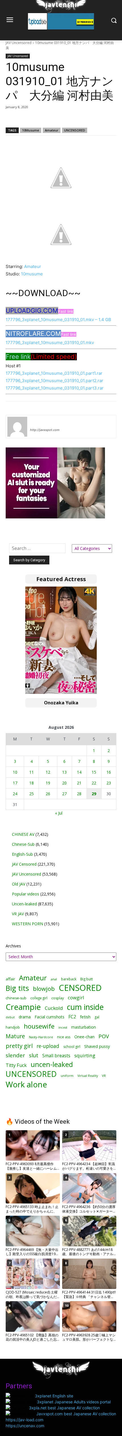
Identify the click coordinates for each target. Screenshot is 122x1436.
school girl (71, 1046)
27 (64, 793)
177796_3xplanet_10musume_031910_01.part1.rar (54, 373)
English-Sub (22, 854)
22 (94, 783)
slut (33, 1055)
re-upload (48, 1046)
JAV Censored (24, 864)
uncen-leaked (52, 1064)
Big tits (17, 988)
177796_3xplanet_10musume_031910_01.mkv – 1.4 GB (58, 319)
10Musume (30, 130)
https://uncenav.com (25, 1425)
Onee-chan (84, 1036)
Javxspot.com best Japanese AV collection (76, 1413)
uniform (67, 1075)
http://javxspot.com (45, 430)
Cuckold (54, 1008)
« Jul (58, 813)
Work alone (26, 1084)
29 (94, 793)
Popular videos (25, 894)
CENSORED (80, 988)
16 (108, 772)
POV (103, 1036)
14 (79, 772)
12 (48, 772)
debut (10, 1017)
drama (25, 1017)
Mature (15, 1036)
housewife (39, 1026)
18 (31, 783)
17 (15, 783)
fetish (85, 1017)
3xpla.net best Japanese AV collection (64, 1407)
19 (48, 783)
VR (104, 1075)
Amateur (51, 130)
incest (62, 1027)
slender (15, 1055)
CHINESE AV (23, 834)
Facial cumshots (49, 1017)
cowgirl (76, 997)
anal (54, 979)
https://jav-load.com (24, 1419)
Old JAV (18, 884)
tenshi (36, 421)
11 (31, 772)
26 (48, 793)
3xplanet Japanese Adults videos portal (74, 1401)
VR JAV (18, 913)
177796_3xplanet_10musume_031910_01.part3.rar (55, 388)
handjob (13, 1027)
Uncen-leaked (24, 904)
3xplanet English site (54, 1395)
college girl (38, 998)
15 (94, 772)
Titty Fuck (16, 1065)
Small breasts (56, 1056)
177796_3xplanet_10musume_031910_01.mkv (50, 342)
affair (10, 978)
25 (31, 793)
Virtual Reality (87, 1075)
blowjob (44, 989)
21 (79, 783)
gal (96, 1017)
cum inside (85, 1007)
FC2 (72, 1017)
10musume (32, 274)
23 (108, 783)
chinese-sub (16, 998)
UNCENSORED (74, 130)
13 (64, 772)
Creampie (23, 1007)
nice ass (63, 1037)
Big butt (86, 979)
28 (79, 793)
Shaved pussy (97, 1046)
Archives (13, 946)
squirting (84, 1055)
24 (15, 793)
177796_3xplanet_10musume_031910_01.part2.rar (54, 380)
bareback (68, 979)
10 (15, 772)
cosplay (57, 998)
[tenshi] (17, 427)
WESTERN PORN (27, 923)
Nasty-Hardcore (41, 1037)
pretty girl (19, 1046)
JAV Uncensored (18, 42)
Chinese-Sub (23, 844)
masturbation (83, 1027)
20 (64, 783)
